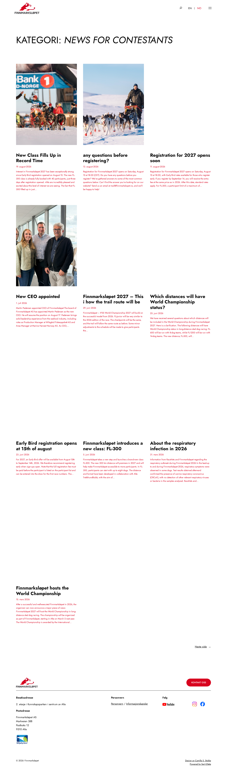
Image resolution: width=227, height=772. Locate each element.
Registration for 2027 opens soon (180, 157)
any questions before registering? (105, 157)
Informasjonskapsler (137, 704)
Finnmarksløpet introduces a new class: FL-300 (113, 445)
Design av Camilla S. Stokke (198, 760)
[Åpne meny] (210, 8)
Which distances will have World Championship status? (177, 302)
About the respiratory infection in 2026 (173, 445)
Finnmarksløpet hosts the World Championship (42, 590)
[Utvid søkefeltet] (181, 8)
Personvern (117, 704)
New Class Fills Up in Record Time (38, 157)
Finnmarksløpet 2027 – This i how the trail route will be (113, 299)
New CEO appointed (38, 296)
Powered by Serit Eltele (200, 764)
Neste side (203, 646)
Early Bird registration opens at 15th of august (46, 445)
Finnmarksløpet (32, 760)
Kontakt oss (198, 682)
